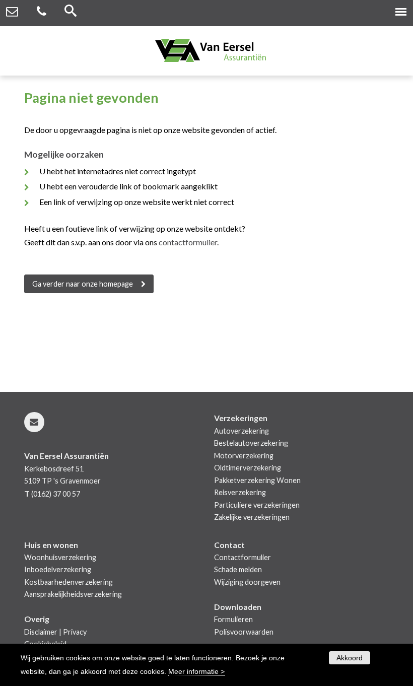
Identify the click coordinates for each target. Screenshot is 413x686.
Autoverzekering (241, 431)
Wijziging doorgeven (247, 582)
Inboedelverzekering (57, 569)
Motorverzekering (243, 455)
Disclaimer (40, 632)
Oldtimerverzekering (247, 467)
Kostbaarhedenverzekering (68, 582)
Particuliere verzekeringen (257, 505)
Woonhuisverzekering (60, 557)
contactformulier (188, 242)
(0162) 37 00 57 (55, 494)
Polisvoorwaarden (243, 632)
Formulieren (233, 619)
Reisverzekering (240, 492)
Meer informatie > (196, 671)
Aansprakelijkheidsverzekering (73, 594)
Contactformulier (242, 557)
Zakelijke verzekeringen (252, 517)
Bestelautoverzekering (251, 443)
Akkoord (349, 658)
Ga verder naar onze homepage (82, 284)
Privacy (75, 632)
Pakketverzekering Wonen (257, 480)
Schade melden (238, 569)
